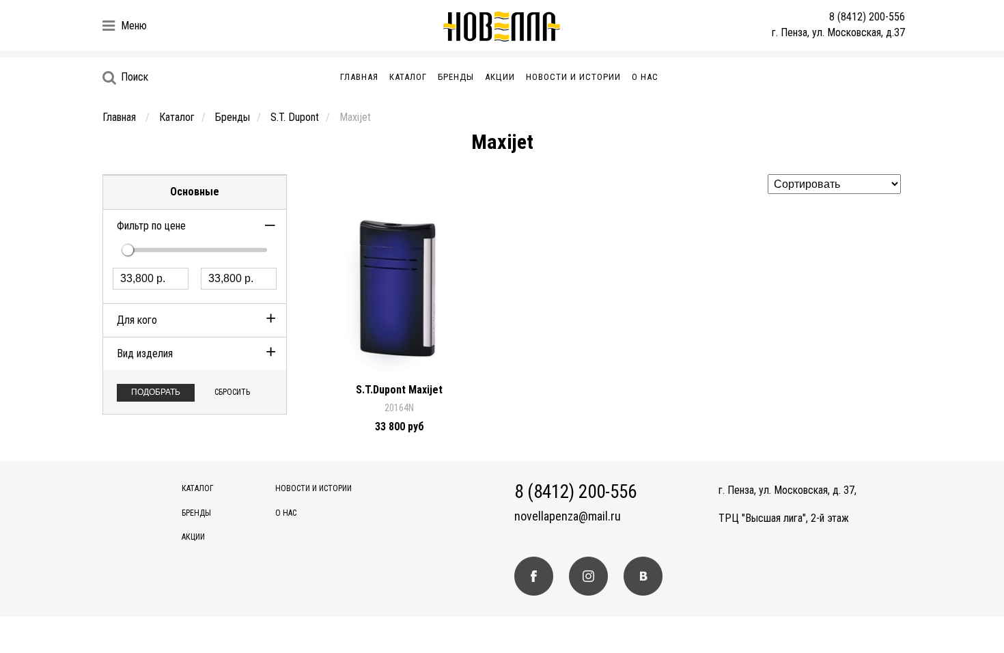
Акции (500, 77)
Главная (359, 77)
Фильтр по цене (151, 225)
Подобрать (155, 392)
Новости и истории (573, 77)
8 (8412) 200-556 (867, 16)
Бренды (456, 77)
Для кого (137, 320)
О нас (645, 77)
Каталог (408, 77)
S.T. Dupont (294, 117)
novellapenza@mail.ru (567, 516)
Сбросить (232, 392)
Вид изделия (145, 353)
